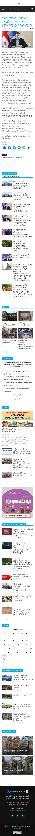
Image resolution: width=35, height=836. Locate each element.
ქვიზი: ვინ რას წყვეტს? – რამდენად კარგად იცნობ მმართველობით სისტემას (22, 451)
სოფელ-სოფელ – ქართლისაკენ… (16, 751)
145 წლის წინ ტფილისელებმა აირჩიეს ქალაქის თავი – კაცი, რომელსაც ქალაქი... (21, 587)
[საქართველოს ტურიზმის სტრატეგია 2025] (7, 687)
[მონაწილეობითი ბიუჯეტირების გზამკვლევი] (7, 577)
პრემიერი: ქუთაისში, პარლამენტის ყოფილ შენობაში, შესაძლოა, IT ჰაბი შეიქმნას (21, 184)
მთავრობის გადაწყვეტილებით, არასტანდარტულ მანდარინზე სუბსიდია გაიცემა (20, 245)
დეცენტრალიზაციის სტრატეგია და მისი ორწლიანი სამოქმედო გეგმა (23, 677)
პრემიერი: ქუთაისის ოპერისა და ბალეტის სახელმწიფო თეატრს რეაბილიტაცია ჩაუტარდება (23, 233)
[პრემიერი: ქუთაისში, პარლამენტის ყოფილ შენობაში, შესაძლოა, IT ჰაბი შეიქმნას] (7, 183)
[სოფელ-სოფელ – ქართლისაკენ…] (17, 745)
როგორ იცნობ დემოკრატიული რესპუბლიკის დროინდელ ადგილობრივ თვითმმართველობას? (22, 463)
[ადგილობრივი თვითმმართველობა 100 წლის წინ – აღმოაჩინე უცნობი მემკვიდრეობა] (7, 610)
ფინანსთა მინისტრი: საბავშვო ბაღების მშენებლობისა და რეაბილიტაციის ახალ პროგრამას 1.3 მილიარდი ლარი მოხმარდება (22, 290)
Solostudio (17, 828)
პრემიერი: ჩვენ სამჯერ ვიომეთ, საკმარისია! (21, 256)
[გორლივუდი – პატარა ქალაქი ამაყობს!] (25, 316)
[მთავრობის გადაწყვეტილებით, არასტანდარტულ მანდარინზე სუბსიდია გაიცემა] (7, 243)
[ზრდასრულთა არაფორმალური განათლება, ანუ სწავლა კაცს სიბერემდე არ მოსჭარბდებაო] (25, 333)
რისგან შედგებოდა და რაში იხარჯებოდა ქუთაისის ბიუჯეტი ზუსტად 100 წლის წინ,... (22, 599)
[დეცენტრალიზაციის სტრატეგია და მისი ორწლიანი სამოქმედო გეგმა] (7, 678)
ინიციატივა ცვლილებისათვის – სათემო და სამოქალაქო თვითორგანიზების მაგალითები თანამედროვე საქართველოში (23, 533)
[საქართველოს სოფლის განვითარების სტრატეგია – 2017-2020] (7, 706)
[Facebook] (12, 816)
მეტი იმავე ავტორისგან (11, 176)
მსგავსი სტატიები (9, 173)
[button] (32, 9)
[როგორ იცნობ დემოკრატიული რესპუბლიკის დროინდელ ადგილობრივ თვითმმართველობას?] (7, 461)
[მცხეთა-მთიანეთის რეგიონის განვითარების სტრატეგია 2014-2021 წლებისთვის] (7, 716)
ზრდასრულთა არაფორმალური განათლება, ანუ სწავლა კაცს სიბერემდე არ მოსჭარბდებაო (25, 344)
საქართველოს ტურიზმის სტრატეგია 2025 (21, 686)
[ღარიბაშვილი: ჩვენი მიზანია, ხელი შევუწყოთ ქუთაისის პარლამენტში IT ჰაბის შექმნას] (7, 194)
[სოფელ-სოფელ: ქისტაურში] (17, 765)
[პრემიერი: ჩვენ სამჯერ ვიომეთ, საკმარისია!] (7, 257)
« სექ (3, 659)
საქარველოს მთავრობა (8, 157)
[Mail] (17, 816)
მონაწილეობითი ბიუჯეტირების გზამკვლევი (22, 576)
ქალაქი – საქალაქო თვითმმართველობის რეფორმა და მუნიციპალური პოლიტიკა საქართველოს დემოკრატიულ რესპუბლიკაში (23, 548)
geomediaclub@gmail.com (18, 810)
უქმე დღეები (19, 157)
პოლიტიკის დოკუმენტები (12, 670)
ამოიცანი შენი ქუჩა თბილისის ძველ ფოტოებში (22, 474)
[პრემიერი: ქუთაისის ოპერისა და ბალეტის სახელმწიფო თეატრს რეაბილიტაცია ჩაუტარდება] (7, 232)
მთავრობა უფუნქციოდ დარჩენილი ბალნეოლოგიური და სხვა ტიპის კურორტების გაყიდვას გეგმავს (22, 220)
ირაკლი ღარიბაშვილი (13, 155)
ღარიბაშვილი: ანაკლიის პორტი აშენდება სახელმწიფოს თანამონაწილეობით (22, 207)
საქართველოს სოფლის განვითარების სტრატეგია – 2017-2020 (22, 706)
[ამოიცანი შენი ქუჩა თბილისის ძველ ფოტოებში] (7, 475)
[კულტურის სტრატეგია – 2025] (7, 696)
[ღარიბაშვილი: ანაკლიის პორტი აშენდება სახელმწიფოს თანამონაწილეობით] (7, 206)
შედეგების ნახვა (17, 399)
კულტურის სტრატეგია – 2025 (23, 695)
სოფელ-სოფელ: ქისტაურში (14, 770)
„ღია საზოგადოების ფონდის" (17, 797)
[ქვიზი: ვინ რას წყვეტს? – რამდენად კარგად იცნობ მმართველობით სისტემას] (7, 451)
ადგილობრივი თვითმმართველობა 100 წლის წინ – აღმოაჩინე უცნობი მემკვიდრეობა (21, 611)
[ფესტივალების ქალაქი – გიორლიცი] (9, 333)
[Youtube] (23, 816)
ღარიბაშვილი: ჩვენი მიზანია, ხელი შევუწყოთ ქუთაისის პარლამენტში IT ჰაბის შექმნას (22, 196)
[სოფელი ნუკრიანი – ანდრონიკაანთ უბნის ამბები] (9, 316)
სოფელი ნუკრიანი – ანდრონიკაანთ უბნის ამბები (8, 325)
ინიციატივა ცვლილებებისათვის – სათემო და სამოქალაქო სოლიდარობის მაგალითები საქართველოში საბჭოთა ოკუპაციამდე (22, 564)
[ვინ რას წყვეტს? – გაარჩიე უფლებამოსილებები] (17, 419)
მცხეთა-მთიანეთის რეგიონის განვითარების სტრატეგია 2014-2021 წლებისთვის (21, 717)
